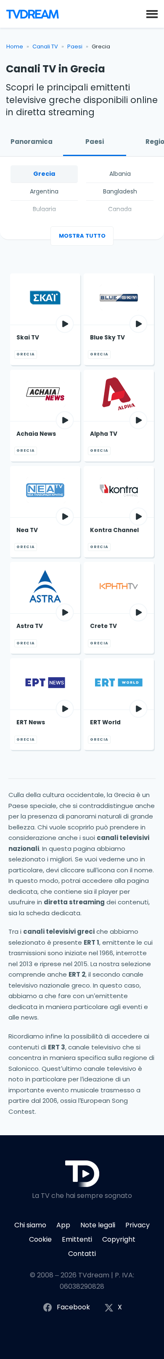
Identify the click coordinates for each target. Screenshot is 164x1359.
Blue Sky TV (107, 338)
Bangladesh (120, 191)
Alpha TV (103, 434)
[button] (152, 13)
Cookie (40, 1239)
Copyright (118, 1239)
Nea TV (27, 530)
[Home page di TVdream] (33, 14)
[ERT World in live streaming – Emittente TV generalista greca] (119, 684)
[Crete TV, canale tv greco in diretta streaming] (119, 587)
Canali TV (45, 46)
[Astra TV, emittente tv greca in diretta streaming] (45, 587)
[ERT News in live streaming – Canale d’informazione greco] (45, 684)
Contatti (82, 1253)
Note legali (97, 1225)
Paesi (74, 46)
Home (14, 46)
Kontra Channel (114, 530)
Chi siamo (30, 1225)
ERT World (105, 722)
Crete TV (103, 626)
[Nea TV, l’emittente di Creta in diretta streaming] (45, 491)
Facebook (73, 1307)
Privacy (137, 1225)
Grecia (44, 174)
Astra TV (29, 626)
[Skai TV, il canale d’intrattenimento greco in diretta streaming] (45, 299)
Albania (120, 174)
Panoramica (32, 141)
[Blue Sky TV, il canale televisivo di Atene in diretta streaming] (119, 299)
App (63, 1225)
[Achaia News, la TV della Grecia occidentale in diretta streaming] (45, 395)
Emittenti (77, 1239)
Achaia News (36, 434)
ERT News (30, 722)
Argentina (44, 191)
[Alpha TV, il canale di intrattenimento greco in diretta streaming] (119, 395)
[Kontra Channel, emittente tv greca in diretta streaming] (119, 491)
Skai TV (27, 338)
